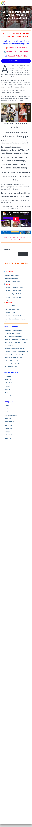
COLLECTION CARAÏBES (17, 48)
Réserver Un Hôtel (10, 306)
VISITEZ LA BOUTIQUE (16, 61)
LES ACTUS (8, 418)
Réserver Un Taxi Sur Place (12, 281)
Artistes (7, 405)
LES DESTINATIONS (10, 422)
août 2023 (7, 386)
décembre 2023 (9, 382)
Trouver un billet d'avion (11, 278)
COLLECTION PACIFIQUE (17, 56)
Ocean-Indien (8, 428)
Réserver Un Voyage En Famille (13, 294)
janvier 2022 (8, 396)
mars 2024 (8, 376)
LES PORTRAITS (9, 425)
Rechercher (7, 249)
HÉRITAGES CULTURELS (11, 415)
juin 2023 (7, 389)
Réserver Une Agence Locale (13, 290)
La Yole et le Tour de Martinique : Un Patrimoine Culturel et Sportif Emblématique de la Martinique (14, 333)
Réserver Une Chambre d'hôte (13, 315)
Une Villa (12, 312)
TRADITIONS (8, 438)
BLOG (6, 408)
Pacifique (7, 431)
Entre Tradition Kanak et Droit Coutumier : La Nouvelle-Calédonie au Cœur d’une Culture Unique (16, 342)
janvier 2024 (8, 379)
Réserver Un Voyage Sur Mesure (14, 287)
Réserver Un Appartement (12, 309)
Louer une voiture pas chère (12, 275)
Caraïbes (7, 412)
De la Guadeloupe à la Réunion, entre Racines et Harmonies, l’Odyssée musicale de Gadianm (15, 363)
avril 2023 (7, 392)
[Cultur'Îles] (4, 3)
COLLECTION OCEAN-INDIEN (17, 52)
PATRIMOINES (8, 435)
